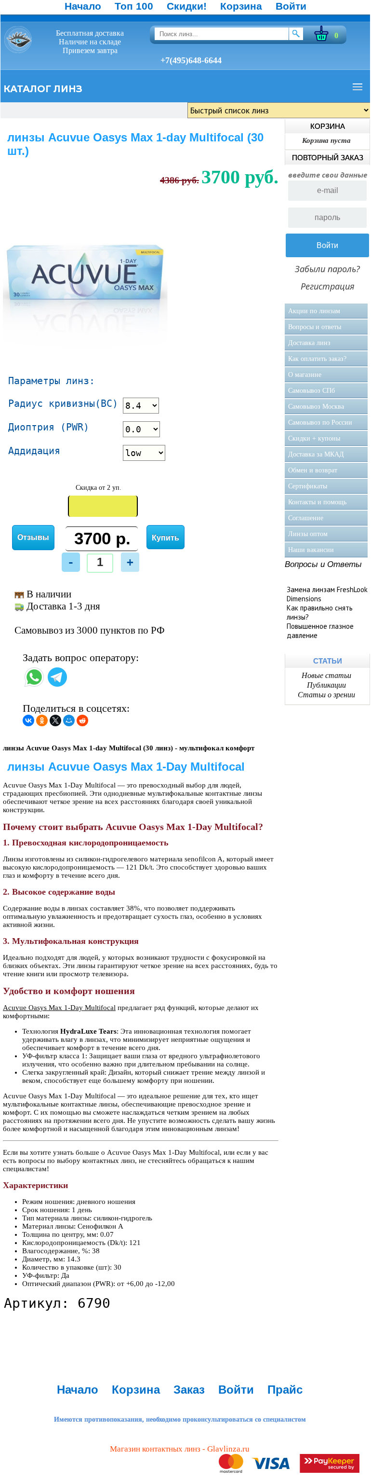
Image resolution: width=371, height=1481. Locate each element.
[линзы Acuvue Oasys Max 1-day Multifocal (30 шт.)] (86, 355)
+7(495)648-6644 (191, 60)
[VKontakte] (28, 720)
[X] (55, 720)
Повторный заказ (327, 157)
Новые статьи (326, 675)
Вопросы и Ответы (323, 564)
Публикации (326, 685)
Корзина (241, 6)
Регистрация (328, 286)
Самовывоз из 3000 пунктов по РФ (89, 630)
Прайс (285, 1389)
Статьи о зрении (326, 694)
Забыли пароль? (327, 269)
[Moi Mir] (69, 720)
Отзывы (33, 537)
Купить (165, 538)
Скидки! (187, 6)
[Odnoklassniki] (42, 720)
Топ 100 (134, 6)
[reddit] (82, 720)
